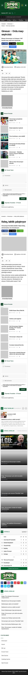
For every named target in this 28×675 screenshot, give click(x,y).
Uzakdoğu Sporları (5, 659)
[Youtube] (15, 583)
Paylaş (6, 43)
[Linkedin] (12, 583)
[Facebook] (2, 583)
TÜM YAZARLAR (17, 408)
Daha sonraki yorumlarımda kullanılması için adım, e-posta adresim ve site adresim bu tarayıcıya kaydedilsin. (14, 194)
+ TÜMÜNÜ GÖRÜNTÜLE (22, 430)
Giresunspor (10, 23)
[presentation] (23, 408)
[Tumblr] (12, 586)
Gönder (21, 43)
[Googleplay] (5, 586)
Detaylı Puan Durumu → (14, 568)
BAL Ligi (3, 648)
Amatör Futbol (4, 651)
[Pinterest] (18, 583)
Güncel (3, 644)
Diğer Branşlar (4, 663)
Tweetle (13, 43)
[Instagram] (8, 583)
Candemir (11, 414)
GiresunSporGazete (8, 67)
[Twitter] (5, 583)
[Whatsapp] (21, 583)
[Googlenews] (25, 583)
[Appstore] (2, 586)
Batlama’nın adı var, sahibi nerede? (10, 419)
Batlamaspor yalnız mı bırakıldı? (14, 17)
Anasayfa (3, 23)
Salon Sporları (4, 655)
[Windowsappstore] (8, 586)
